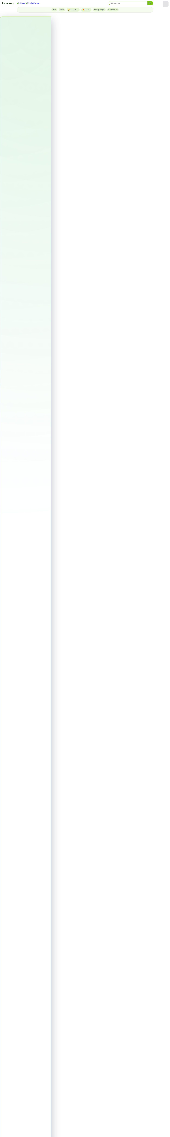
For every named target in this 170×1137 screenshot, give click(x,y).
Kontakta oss (112, 10)
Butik (62, 10)
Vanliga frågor (99, 10)
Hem (54, 10)
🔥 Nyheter (86, 10)
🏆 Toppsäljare (73, 10)
